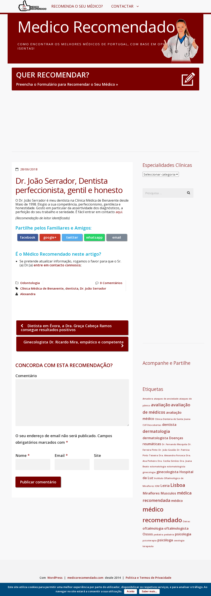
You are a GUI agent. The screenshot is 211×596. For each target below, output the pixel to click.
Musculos (168, 493)
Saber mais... (149, 591)
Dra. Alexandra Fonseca (172, 455)
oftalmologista (176, 528)
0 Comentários (111, 283)
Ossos (148, 534)
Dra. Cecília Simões (168, 461)
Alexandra (27, 294)
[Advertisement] (105, 121)
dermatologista (155, 438)
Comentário (26, 375)
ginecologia (149, 472)
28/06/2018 (29, 169)
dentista (71, 288)
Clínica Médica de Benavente (42, 288)
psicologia (183, 534)
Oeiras (186, 521)
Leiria (165, 485)
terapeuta (148, 546)
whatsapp (94, 237)
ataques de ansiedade (166, 398)
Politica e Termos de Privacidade (148, 578)
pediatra (158, 534)
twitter (72, 237)
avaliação (160, 405)
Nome (22, 455)
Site (97, 455)
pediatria (169, 534)
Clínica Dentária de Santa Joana (172, 419)
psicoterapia (150, 540)
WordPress (54, 578)
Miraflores (151, 493)
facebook (27, 237)
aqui (119, 212)
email (116, 237)
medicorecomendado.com (85, 578)
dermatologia (156, 431)
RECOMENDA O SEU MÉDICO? (77, 6)
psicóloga (165, 540)
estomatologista (176, 466)
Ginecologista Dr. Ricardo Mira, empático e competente (73, 342)
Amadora (148, 398)
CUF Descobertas (152, 425)
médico (177, 500)
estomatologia (158, 466)
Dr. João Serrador (93, 288)
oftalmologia (153, 528)
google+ (49, 237)
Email (61, 455)
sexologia (179, 540)
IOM (157, 486)
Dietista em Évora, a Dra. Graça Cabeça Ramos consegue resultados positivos (66, 327)
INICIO (27, 6)
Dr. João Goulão (167, 449)
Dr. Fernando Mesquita (174, 444)
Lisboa (177, 485)
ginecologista (167, 472)
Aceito (130, 591)
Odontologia (30, 283)
